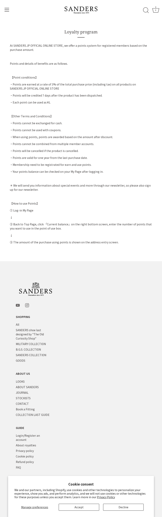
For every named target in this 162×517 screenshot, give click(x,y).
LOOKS (20, 381)
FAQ (18, 467)
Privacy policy (25, 451)
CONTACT (22, 404)
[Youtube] (18, 305)
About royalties (26, 445)
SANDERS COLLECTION (31, 355)
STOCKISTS (23, 398)
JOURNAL (22, 393)
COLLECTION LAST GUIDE (33, 415)
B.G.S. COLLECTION (28, 349)
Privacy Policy (106, 497)
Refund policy (25, 462)
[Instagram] (27, 305)
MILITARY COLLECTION (31, 344)
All (17, 324)
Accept (79, 507)
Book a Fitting (25, 409)
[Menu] (7, 9)
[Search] (145, 10)
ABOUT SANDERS (27, 387)
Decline (123, 507)
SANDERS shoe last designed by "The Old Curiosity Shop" (30, 334)
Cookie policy (25, 456)
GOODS (20, 360)
